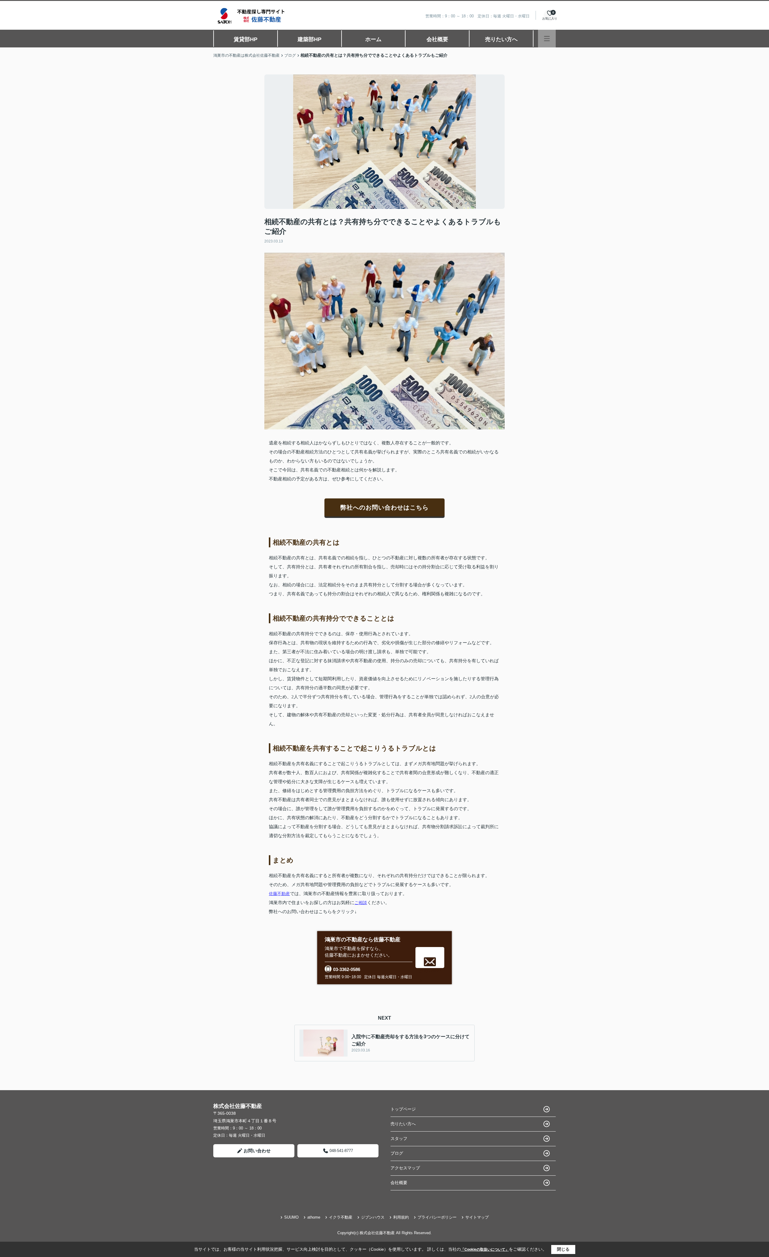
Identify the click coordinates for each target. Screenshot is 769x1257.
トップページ (403, 1109)
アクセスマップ (405, 1167)
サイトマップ (477, 1217)
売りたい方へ (501, 39)
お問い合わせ (257, 1150)
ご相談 (360, 902)
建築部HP (309, 39)
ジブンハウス (372, 1217)
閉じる (563, 1249)
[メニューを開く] (547, 38)
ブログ (397, 1153)
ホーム (373, 39)
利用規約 (401, 1217)
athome (313, 1217)
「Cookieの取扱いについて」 (485, 1249)
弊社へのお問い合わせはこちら (384, 507)
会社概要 (437, 39)
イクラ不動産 (340, 1217)
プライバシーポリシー (437, 1217)
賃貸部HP (245, 39)
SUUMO (291, 1217)
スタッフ (399, 1138)
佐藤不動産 (279, 893)
